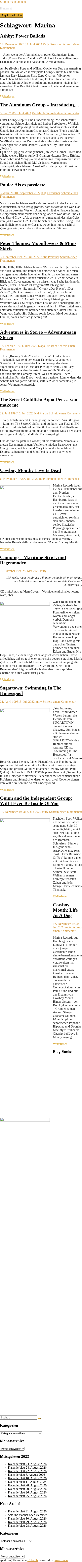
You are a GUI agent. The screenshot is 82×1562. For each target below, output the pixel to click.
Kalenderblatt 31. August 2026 (27, 1511)
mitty (42, 478)
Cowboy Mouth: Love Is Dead (30, 470)
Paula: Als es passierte (22, 184)
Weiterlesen (7, 96)
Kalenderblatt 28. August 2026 (27, 1485)
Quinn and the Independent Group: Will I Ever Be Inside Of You (36, 801)
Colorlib (32, 1560)
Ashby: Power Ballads (22, 36)
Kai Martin (39, 113)
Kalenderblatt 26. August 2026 (27, 1492)
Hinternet (6, 8)
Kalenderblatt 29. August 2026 (27, 1522)
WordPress (61, 1560)
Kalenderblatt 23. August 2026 (27, 1464)
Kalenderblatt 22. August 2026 (27, 1471)
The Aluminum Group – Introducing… (39, 104)
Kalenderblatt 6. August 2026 (26, 1474)
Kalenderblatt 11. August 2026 (27, 1481)
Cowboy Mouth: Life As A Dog (65, 910)
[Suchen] (39, 1418)
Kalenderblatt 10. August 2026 (27, 1478)
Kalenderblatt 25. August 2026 (27, 1496)
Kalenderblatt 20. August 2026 (27, 1489)
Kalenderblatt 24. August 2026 (27, 1467)
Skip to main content (13, 1)
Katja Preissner (52, 44)
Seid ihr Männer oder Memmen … (29, 1515)
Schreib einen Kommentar (62, 113)
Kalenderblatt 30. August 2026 (27, 1518)
